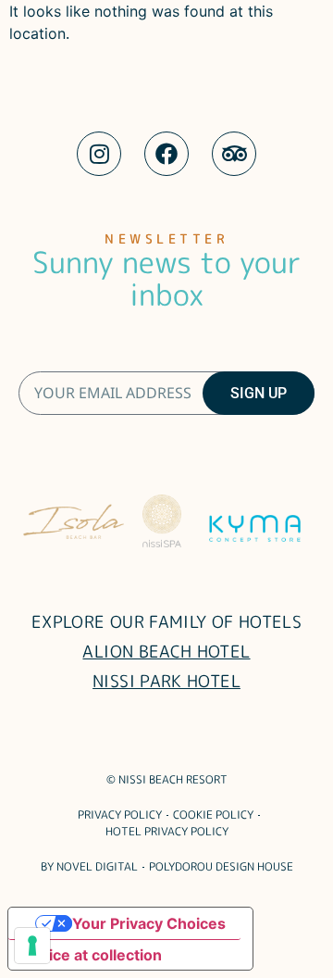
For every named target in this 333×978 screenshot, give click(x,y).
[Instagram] (99, 154)
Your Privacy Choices (149, 923)
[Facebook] (166, 154)
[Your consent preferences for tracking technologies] (32, 945)
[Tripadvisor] (234, 154)
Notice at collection (92, 955)
